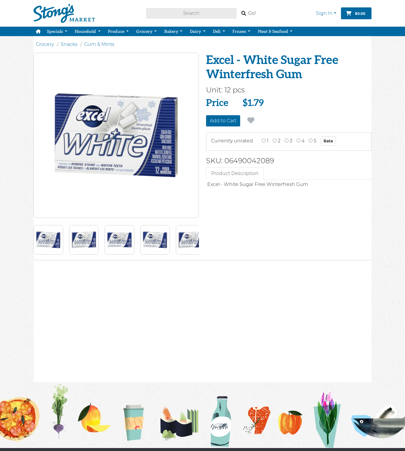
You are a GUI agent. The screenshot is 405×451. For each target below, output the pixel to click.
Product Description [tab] (235, 173)
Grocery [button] (144, 31)
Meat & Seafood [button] (273, 31)
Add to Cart (223, 120)
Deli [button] (217, 31)
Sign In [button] (324, 13)
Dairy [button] (196, 31)
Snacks (69, 44)
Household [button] (86, 31)
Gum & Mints (99, 44)
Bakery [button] (171, 31)
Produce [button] (116, 31)
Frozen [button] (239, 31)
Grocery (45, 44)
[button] (38, 31)
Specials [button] (55, 31)
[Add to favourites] (251, 120)
